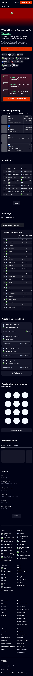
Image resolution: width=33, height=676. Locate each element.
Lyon (3, 475)
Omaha (4, 494)
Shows (9, 445)
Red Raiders (11, 248)
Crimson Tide (12, 262)
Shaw (21, 54)
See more (16, 203)
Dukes (10, 304)
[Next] (30, 114)
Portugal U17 (5, 482)
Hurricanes (11, 265)
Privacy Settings (22, 649)
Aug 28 (5, 177)
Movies (15, 445)
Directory (24, 673)
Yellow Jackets (12, 299)
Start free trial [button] (26, 2)
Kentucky (6, 61)
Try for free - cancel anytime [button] (16, 49)
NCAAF (13, 54)
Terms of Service (6, 673)
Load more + (16, 515)
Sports (3, 445)
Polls (2, 217)
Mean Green (12, 307)
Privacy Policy (16, 673)
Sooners (11, 259)
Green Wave (12, 293)
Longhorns (11, 273)
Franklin (4, 500)
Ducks (10, 251)
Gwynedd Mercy (7, 488)
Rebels (10, 254)
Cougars (11, 271)
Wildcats (11, 285)
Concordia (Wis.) (9, 58)
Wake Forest (7, 65)
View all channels (16, 430)
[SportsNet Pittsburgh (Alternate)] (4, 138)
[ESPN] (4, 129)
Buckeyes (11, 242)
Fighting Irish (12, 268)
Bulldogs (11, 245)
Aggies (10, 256)
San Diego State (18, 61)
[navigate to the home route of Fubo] (4, 2)
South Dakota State (23, 58)
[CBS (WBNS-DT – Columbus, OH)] (4, 148)
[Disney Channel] (4, 120)
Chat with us (21, 652)
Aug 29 (5, 185)
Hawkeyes (11, 302)
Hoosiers (11, 240)
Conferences (10, 217)
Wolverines (11, 288)
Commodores (12, 276)
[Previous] (28, 114)
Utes (10, 279)
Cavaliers (11, 290)
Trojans (10, 282)
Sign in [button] (17, 2)
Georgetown (6, 506)
